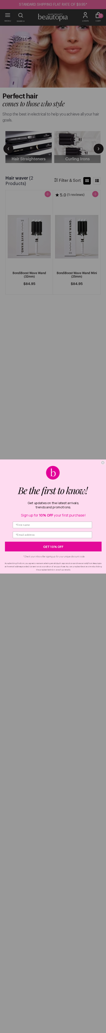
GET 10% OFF (53, 546)
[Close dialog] (103, 462)
